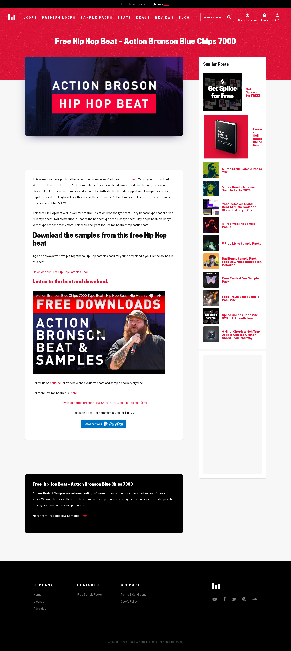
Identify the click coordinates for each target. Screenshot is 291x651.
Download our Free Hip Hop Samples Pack (60, 272)
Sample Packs (97, 17)
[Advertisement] (104, 153)
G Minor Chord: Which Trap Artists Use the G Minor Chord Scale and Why (241, 334)
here (166, 4)
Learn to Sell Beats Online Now (257, 137)
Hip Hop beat (128, 179)
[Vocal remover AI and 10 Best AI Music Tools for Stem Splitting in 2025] (211, 207)
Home (37, 594)
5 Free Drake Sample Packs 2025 (242, 170)
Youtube (55, 383)
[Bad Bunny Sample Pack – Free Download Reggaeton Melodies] (211, 261)
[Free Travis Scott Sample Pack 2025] (211, 298)
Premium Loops (59, 17)
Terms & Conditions (133, 594)
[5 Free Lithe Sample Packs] (211, 243)
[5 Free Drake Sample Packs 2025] (211, 170)
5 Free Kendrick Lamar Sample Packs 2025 (238, 188)
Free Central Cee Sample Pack (240, 280)
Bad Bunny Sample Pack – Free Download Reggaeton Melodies (242, 261)
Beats (124, 17)
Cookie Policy (129, 601)
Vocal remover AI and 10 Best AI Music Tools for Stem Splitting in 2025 (239, 207)
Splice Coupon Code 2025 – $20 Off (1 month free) (242, 316)
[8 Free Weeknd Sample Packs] (211, 225)
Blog (184, 17)
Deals (143, 17)
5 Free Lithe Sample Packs (241, 243)
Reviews (164, 17)
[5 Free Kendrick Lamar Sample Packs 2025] (211, 189)
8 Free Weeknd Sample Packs (239, 225)
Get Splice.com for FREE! (254, 92)
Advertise (40, 608)
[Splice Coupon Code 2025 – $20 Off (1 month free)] (211, 316)
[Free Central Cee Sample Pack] (211, 280)
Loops (30, 17)
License (39, 601)
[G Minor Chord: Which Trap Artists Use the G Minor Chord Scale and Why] (211, 334)
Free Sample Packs (89, 594)
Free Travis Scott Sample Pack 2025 (240, 298)
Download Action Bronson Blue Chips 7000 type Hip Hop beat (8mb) (104, 402)
